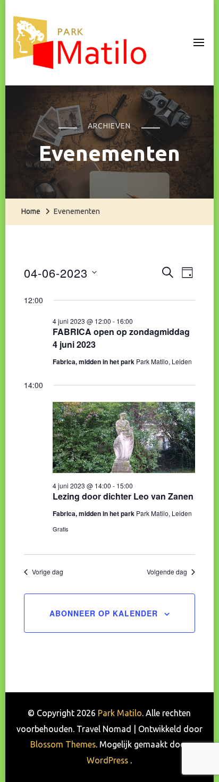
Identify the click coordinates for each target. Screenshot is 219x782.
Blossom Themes (63, 744)
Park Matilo (120, 713)
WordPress (107, 760)
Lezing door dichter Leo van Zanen (123, 496)
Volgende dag (167, 572)
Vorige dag (47, 572)
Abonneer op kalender (103, 613)
